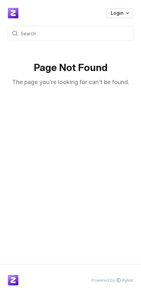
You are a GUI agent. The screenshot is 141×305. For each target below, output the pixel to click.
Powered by (112, 280)
